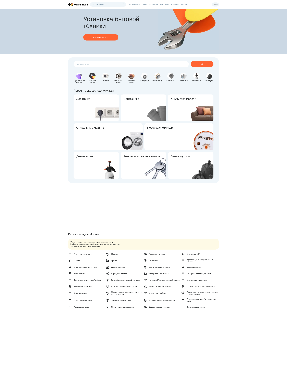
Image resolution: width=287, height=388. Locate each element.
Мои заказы (164, 4)
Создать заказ (134, 4)
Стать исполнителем (179, 4)
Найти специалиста (150, 4)
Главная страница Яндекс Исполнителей (78, 4)
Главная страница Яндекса (69, 4)
